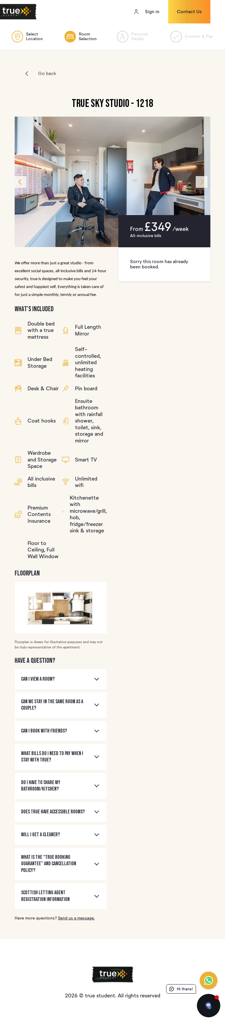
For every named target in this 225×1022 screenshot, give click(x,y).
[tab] (60, 679)
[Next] (201, 182)
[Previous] (20, 182)
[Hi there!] (208, 1005)
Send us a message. (76, 918)
